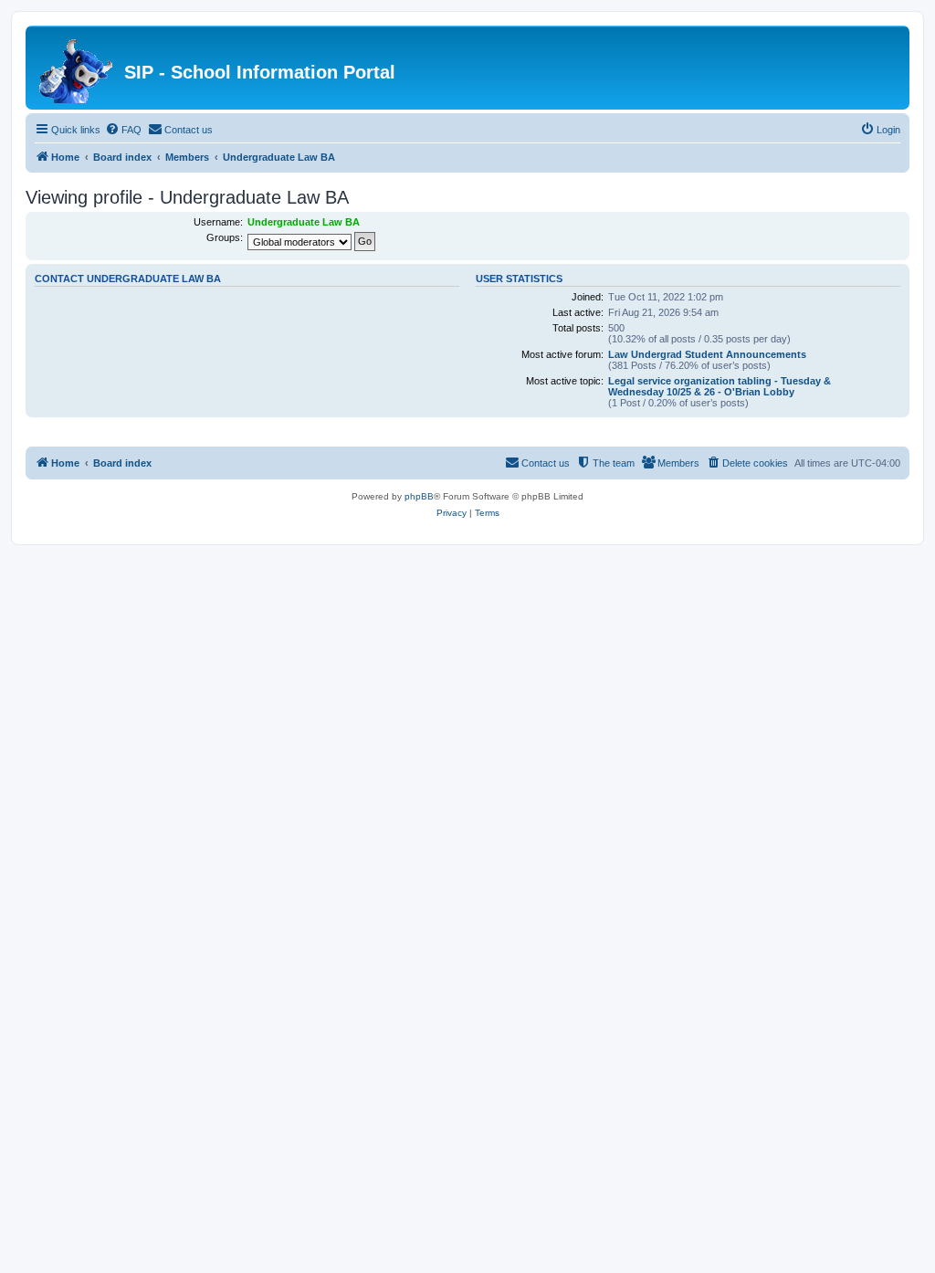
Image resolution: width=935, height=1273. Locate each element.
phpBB (419, 496)
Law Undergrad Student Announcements (707, 354)
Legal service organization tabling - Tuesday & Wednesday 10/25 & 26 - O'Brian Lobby (719, 386)
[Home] (77, 67)
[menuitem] (123, 130)
